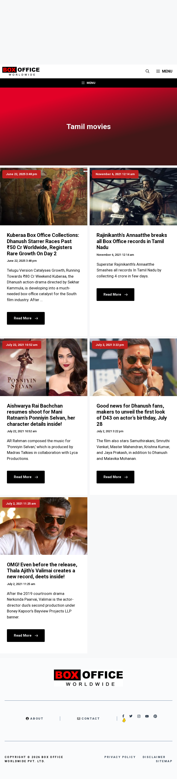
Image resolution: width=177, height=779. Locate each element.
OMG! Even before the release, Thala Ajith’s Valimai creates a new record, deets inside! (42, 571)
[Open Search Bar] (147, 71)
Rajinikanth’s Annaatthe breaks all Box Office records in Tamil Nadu (132, 241)
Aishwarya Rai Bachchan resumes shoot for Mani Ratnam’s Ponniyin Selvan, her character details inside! (41, 415)
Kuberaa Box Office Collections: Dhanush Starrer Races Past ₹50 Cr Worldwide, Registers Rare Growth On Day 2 (43, 244)
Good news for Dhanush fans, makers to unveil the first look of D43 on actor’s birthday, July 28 (132, 415)
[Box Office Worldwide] (21, 71)
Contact (91, 718)
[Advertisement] (88, 32)
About (36, 718)
